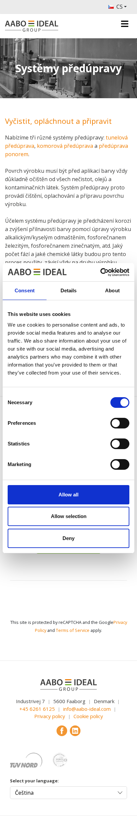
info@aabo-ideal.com (87, 708)
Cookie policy (88, 716)
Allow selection (68, 516)
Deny (68, 538)
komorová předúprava (65, 145)
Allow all (68, 494)
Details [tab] (69, 290)
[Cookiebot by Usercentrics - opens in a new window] (100, 272)
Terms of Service (72, 630)
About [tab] (112, 290)
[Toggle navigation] (125, 24)
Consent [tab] (25, 290)
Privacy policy (49, 716)
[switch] (119, 423)
